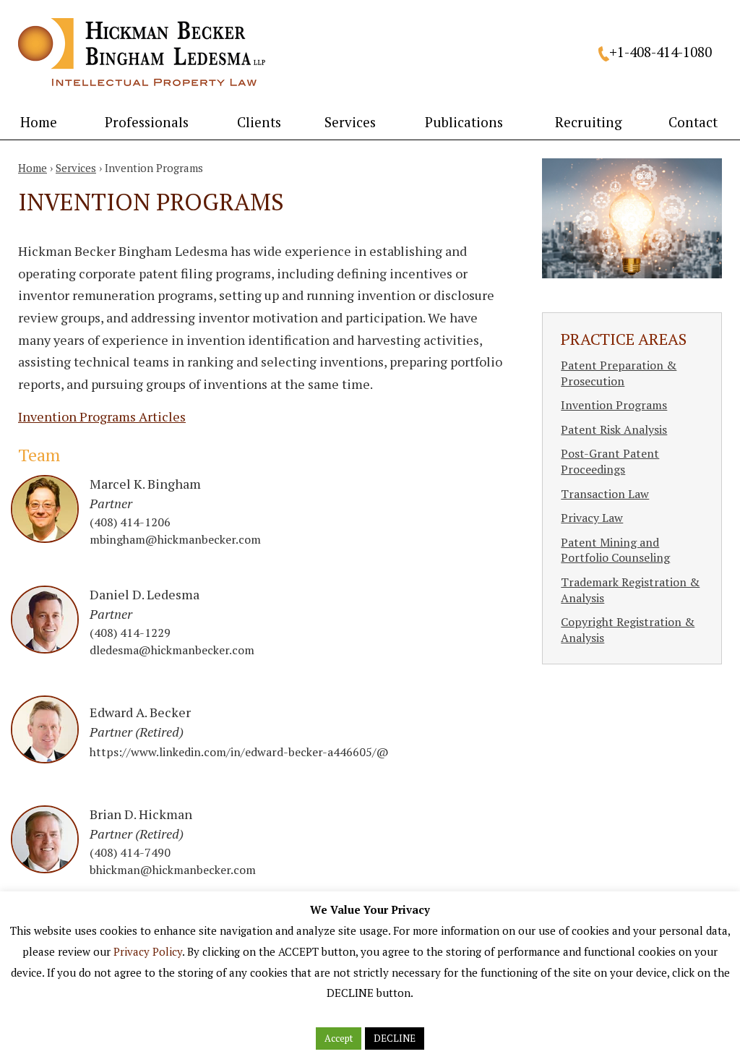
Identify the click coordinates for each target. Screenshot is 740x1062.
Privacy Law (592, 518)
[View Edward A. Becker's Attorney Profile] (45, 758)
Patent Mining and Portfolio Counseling (615, 550)
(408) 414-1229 (130, 633)
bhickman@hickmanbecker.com (173, 870)
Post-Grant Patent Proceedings (610, 461)
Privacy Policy (147, 951)
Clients (259, 122)
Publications (464, 122)
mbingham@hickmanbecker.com (175, 539)
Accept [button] (338, 1038)
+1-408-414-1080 (660, 52)
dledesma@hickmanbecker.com (172, 650)
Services (350, 122)
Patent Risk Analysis (614, 429)
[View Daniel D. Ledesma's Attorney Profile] (45, 648)
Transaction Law (605, 494)
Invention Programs (614, 405)
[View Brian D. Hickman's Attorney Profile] (45, 868)
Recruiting (588, 122)
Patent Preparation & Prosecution (618, 373)
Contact (693, 122)
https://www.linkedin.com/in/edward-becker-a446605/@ (239, 752)
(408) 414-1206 (130, 522)
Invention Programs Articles (102, 416)
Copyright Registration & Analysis (627, 630)
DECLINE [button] (395, 1038)
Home (38, 122)
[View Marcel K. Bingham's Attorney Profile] (45, 538)
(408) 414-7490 (130, 852)
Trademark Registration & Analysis (630, 590)
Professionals (147, 122)
